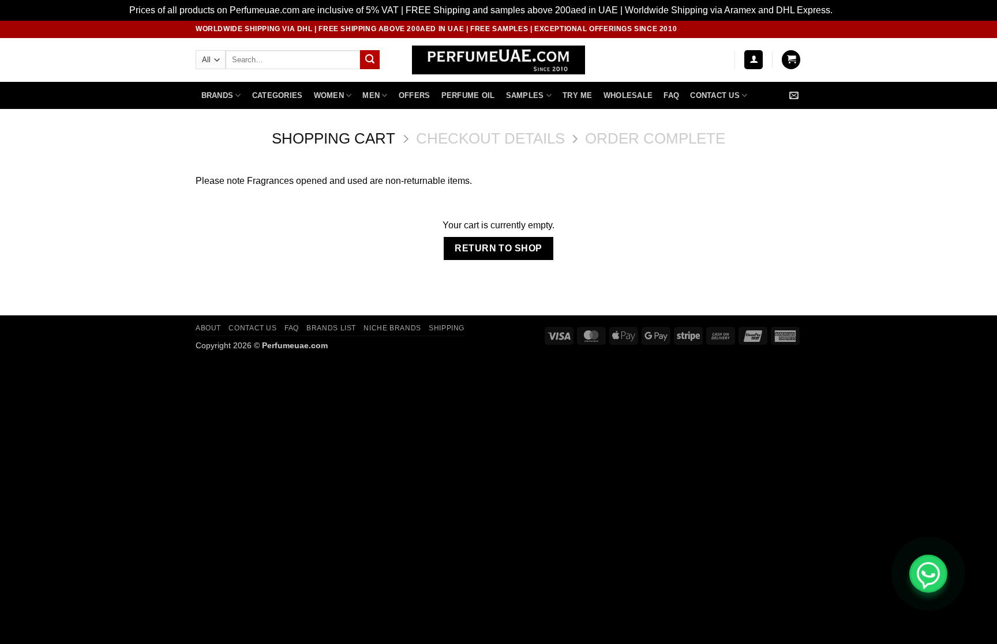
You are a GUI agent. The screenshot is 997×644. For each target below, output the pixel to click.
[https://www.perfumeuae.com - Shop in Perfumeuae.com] (498, 60)
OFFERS (414, 95)
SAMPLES (525, 95)
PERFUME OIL (468, 95)
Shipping (446, 328)
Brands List (331, 328)
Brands (217, 95)
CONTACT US (252, 328)
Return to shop (498, 248)
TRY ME (578, 95)
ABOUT (208, 328)
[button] (753, 59)
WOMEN (329, 95)
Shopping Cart (333, 138)
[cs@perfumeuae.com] (795, 95)
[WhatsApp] (928, 574)
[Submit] (370, 60)
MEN (371, 95)
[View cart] (791, 59)
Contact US (715, 95)
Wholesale (628, 95)
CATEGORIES (277, 95)
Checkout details (490, 138)
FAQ (671, 95)
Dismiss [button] (851, 10)
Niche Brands (392, 328)
